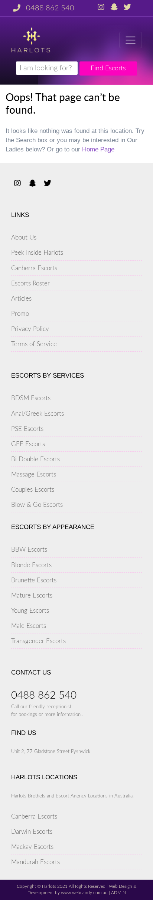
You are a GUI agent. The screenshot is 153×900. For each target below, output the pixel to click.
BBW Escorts (29, 549)
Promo (20, 314)
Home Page (98, 149)
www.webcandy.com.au (84, 893)
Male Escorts (28, 626)
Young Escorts (30, 611)
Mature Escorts (31, 595)
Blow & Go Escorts (37, 505)
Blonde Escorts (31, 565)
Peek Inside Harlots (37, 253)
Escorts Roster (30, 283)
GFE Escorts (28, 444)
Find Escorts (108, 68)
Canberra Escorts (34, 268)
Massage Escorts (33, 474)
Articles (21, 298)
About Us (23, 237)
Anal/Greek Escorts (37, 414)
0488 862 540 (50, 8)
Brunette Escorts (33, 580)
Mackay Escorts (32, 847)
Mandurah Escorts (35, 862)
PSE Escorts (27, 429)
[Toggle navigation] (130, 40)
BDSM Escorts (31, 398)
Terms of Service (34, 344)
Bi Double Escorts (35, 459)
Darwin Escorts (31, 832)
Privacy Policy (30, 329)
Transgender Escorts (38, 641)
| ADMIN (117, 893)
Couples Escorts (32, 489)
